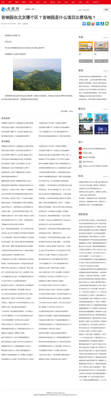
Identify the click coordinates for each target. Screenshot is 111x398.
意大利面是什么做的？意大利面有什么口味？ (16, 163)
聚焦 (23, 2)
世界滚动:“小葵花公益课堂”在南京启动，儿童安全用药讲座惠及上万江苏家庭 (64, 246)
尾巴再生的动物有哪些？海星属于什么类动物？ (95, 311)
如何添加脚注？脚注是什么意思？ (50, 329)
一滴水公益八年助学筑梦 (87, 195)
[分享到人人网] (102, 23)
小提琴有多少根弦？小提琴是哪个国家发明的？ (55, 355)
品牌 (80, 2)
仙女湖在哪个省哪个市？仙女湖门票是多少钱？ (17, 132)
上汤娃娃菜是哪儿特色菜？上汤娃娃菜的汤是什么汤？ (57, 172)
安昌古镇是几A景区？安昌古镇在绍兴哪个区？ (17, 127)
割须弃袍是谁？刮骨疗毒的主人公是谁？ (92, 236)
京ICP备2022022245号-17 (69, 395)
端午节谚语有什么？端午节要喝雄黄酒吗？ (15, 337)
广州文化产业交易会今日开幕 (89, 266)
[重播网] (10, 11)
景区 (33, 9)
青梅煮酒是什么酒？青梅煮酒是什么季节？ (15, 168)
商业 (38, 2)
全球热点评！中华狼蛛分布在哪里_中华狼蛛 (53, 211)
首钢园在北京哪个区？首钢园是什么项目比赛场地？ (18, 123)
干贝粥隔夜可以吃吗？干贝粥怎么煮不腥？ (53, 350)
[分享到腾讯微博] (98, 23)
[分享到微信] (107, 23)
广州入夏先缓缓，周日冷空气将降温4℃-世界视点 (17, 237)
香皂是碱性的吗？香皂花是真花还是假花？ (93, 240)
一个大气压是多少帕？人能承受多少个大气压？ (95, 337)
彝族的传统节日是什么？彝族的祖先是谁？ (93, 357)
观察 (31, 2)
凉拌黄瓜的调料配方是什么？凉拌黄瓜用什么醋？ (55, 168)
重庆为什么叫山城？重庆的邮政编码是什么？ (94, 246)
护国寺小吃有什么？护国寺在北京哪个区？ (15, 324)
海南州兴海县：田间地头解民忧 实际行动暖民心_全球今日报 (21, 203)
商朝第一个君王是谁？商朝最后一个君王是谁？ (95, 334)
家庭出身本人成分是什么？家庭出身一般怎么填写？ (18, 268)
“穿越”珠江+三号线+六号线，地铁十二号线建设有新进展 (20, 189)
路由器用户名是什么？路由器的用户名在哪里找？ (18, 285)
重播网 (27, 9)
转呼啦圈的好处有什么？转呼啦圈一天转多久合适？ (56, 346)
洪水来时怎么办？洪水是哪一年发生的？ (92, 289)
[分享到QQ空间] (88, 23)
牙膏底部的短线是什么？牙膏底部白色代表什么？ (55, 324)
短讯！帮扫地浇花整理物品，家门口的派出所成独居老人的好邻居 (23, 229)
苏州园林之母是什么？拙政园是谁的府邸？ (15, 136)
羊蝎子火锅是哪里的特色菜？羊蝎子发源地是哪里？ (56, 176)
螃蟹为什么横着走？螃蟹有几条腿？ (13, 333)
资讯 (2, 2)
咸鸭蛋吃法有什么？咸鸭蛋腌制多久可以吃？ (16, 346)
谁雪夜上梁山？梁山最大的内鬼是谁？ (14, 307)
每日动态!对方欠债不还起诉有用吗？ (51, 224)
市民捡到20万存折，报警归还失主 (50, 233)
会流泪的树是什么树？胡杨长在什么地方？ (93, 298)
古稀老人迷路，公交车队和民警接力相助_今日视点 (18, 211)
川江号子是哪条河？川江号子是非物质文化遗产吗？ (18, 316)
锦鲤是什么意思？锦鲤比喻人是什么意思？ (53, 359)
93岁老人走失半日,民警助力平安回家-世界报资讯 (17, 233)
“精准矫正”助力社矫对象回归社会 (90, 188)
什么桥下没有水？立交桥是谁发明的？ (14, 281)
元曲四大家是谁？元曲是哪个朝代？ (13, 255)
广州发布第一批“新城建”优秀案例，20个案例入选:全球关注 (21, 311)
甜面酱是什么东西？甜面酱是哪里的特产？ (93, 243)
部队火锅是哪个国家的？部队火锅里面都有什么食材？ (57, 163)
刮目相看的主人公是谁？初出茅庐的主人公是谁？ (18, 359)
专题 (80, 37)
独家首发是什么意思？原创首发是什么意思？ (16, 298)
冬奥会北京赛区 (50, 105)
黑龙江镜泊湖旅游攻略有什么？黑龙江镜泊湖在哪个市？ (58, 136)
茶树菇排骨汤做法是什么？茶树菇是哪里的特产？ (55, 337)
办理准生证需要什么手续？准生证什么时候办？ (95, 249)
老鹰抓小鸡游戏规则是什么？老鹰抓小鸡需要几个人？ (19, 355)
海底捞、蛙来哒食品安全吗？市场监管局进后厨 (17, 263)
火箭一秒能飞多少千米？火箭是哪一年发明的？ (55, 272)
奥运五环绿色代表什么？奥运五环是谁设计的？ (95, 350)
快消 (59, 2)
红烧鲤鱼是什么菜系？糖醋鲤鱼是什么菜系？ (16, 172)
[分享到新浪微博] (93, 23)
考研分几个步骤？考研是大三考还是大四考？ (54, 255)
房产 (9, 2)
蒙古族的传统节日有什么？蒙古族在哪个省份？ (95, 370)
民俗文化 (96, 2)
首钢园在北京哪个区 (13, 105)
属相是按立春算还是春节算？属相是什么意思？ (95, 360)
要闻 (80, 70)
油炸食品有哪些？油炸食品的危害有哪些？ (53, 333)
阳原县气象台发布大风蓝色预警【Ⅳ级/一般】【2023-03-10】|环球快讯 (63, 155)
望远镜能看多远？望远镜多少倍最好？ (92, 341)
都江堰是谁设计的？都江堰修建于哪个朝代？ (54, 259)
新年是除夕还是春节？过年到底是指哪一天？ (94, 233)
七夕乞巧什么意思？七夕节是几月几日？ (92, 253)
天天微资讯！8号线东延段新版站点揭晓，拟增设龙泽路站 (58, 237)
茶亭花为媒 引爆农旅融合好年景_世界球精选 (16, 159)
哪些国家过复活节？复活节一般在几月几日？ (94, 344)
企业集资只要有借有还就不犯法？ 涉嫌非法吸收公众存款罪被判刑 (23, 250)
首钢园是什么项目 (24, 105)
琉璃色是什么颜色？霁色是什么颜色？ (51, 281)
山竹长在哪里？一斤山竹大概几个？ (91, 256)
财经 (16, 2)
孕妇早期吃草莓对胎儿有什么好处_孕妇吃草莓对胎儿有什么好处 (60, 298)
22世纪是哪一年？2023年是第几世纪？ (92, 377)
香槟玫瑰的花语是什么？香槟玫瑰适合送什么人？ (18, 329)
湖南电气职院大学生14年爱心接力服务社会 (93, 182)
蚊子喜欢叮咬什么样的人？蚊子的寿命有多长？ (95, 220)
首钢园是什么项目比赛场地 (37, 105)
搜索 (106, 9)
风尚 (87, 2)
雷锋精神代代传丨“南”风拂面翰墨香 (91, 205)
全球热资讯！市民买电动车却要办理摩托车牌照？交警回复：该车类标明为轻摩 (65, 229)
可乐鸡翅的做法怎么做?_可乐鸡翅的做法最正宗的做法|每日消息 (22, 276)
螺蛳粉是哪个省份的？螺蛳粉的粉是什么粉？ (16, 181)
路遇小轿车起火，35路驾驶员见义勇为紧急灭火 (17, 207)
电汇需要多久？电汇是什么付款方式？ (51, 307)
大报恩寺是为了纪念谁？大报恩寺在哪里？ (53, 123)
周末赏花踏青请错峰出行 (9, 176)
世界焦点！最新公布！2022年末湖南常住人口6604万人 (20, 302)
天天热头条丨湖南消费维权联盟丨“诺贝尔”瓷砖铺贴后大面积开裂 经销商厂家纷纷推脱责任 (69, 216)
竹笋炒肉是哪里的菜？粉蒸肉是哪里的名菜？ (94, 259)
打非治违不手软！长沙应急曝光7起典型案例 (53, 181)
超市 (73, 2)
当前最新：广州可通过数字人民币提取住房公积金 (55, 185)
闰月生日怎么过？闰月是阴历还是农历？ (92, 328)
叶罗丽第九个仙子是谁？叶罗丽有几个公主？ (54, 276)
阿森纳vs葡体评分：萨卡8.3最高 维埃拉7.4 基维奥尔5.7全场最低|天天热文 (26, 216)
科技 (66, 2)
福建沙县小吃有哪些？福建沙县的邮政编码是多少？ (56, 316)
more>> (106, 37)
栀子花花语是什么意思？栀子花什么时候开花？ (17, 342)
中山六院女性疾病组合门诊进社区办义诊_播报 (17, 294)
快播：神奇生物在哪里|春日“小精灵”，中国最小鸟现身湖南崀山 (60, 203)
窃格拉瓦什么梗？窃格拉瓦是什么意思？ (52, 268)
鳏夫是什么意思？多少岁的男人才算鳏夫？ (93, 321)
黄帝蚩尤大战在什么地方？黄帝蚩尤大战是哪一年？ (56, 289)
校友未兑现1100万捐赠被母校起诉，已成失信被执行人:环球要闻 (60, 194)
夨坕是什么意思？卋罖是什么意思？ (91, 331)
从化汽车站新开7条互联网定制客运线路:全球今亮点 (18, 194)
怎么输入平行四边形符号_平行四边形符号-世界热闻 (56, 250)
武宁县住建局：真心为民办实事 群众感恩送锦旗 (17, 242)
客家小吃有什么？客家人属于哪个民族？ (92, 282)
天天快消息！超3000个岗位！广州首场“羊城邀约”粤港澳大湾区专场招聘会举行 (27, 198)
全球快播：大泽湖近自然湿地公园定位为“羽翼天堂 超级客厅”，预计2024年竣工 (65, 198)
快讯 (45, 2)
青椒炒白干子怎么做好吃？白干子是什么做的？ (55, 159)
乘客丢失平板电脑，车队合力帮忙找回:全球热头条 (56, 207)
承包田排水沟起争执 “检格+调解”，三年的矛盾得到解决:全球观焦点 (61, 242)
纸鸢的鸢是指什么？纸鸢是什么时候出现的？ (94, 308)
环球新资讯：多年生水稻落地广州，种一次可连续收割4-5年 (59, 189)
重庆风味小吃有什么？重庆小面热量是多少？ (16, 350)
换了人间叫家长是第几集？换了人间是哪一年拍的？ (18, 272)
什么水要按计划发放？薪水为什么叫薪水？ (53, 285)
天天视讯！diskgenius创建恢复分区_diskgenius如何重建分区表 (60, 220)
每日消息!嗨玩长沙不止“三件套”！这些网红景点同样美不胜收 (21, 220)
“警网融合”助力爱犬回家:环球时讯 (12, 224)
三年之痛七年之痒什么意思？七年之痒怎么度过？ (55, 302)
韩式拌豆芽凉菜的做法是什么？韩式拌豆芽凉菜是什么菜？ (58, 342)
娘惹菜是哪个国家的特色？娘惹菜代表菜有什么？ (18, 185)
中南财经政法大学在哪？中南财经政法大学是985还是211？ (21, 259)
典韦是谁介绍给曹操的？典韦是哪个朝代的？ (16, 289)
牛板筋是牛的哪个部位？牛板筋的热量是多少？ (55, 320)
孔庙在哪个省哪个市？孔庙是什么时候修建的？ (55, 127)
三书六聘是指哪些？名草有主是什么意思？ (15, 320)
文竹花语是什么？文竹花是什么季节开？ (92, 324)
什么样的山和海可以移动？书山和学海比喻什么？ (55, 294)
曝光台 (53, 2)
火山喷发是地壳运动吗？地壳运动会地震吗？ (54, 311)
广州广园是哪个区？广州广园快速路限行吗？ (54, 132)
